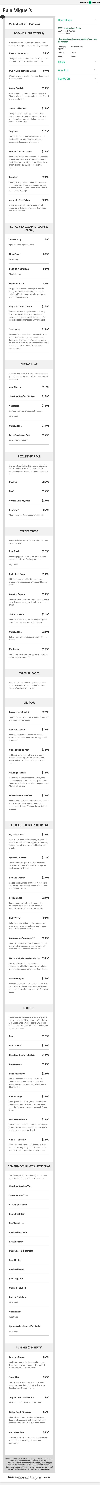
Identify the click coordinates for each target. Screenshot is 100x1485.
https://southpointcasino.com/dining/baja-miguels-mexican (77, 40)
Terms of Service (23, 1479)
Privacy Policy (36, 1479)
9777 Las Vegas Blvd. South (69, 28)
